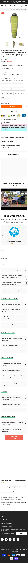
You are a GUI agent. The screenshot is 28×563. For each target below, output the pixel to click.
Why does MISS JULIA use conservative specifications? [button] (11, 430)
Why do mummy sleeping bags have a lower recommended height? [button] (11, 283)
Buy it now (14, 111)
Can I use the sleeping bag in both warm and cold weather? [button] (12, 325)
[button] (23, 37)
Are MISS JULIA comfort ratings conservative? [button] (9, 317)
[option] (14, 25)
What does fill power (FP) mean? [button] (10, 345)
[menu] (2, 6)
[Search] (6, 6)
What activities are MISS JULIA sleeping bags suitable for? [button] (12, 398)
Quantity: (3, 97)
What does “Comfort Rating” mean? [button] (11, 304)
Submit (22, 533)
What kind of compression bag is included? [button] (12, 370)
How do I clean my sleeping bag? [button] (10, 410)
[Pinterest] (10, 539)
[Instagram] (6, 539)
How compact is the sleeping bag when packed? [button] (12, 364)
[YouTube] (18, 539)
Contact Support (14, 437)
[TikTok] (14, 539)
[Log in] (22, 6)
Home (2, 9)
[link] (25, 106)
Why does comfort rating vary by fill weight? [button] (11, 310)
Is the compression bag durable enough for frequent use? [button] (12, 376)
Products (6, 9)
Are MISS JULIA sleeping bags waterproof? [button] (12, 351)
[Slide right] (25, 235)
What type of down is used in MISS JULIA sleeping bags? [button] (12, 339)
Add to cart (11, 106)
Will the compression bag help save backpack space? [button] (11, 384)
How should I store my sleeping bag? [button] (11, 404)
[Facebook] (2, 539)
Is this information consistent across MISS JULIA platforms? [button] (12, 423)
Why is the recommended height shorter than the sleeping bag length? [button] (12, 276)
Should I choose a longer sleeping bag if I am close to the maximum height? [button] (12, 290)
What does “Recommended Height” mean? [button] (12, 270)
